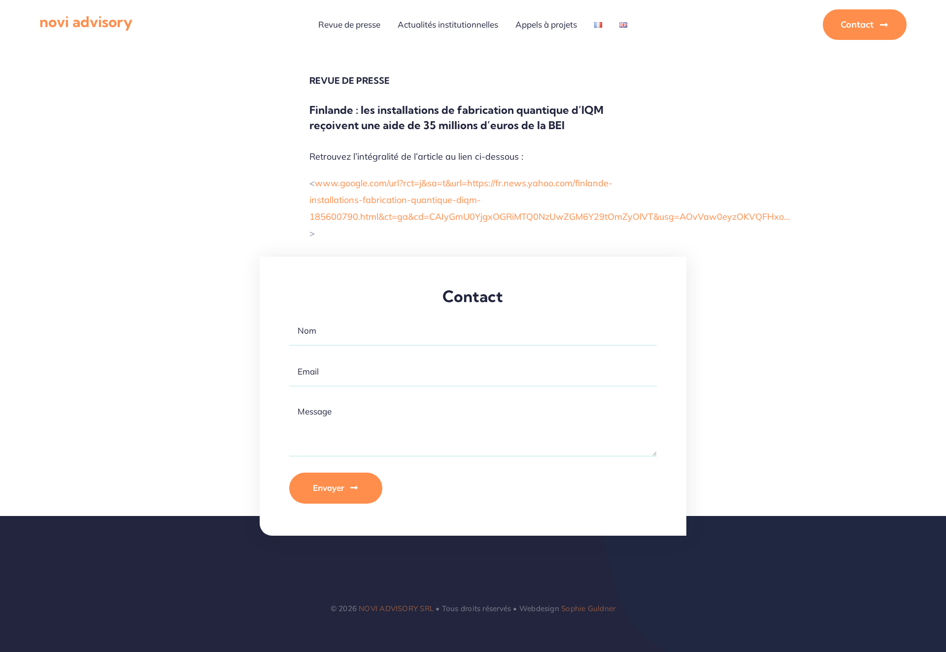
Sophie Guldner (588, 608)
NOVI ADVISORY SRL (396, 608)
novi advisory (86, 21)
